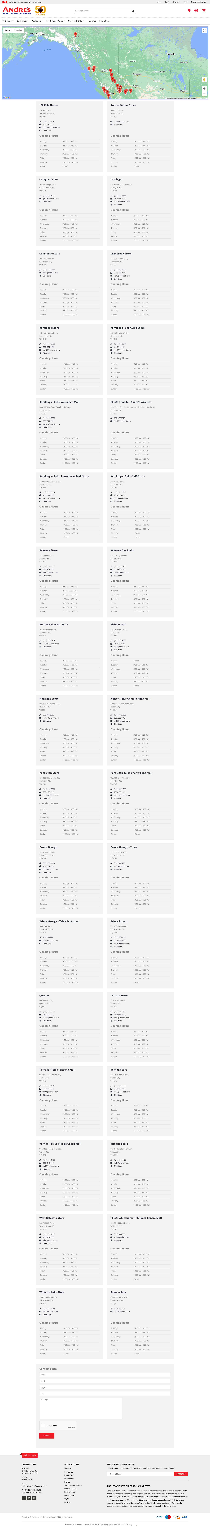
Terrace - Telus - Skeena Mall (57, 1069)
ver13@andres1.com (51, 1166)
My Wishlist (68, 1475)
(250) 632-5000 (120, 640)
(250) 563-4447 (49, 863)
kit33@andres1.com (121, 647)
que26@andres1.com (51, 1018)
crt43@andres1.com (50, 273)
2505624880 (48, 937)
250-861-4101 (27, 1479)
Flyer (185, 2)
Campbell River (48, 179)
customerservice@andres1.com (34, 1486)
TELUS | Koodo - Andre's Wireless (130, 402)
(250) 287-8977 (49, 195)
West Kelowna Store (51, 1218)
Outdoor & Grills (75, 21)
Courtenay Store (49, 253)
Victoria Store (119, 1143)
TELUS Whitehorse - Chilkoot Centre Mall (136, 1218)
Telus (158, 2)
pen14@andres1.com (122, 795)
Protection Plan (70, 1489)
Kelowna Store (48, 550)
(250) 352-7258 (120, 715)
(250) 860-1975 (120, 566)
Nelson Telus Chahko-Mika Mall (130, 698)
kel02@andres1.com (50, 1240)
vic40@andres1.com (121, 1163)
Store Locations (198, 2)
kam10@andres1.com (51, 350)
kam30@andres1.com (51, 498)
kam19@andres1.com (122, 421)
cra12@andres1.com (122, 276)
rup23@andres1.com (122, 943)
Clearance (91, 21)
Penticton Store (49, 772)
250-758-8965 (48, 715)
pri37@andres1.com (50, 940)
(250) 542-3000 (120, 1086)
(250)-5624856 (120, 863)
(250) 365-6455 (120, 195)
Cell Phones (22, 21)
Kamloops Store (49, 327)
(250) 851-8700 (49, 344)
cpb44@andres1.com (51, 198)
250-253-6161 (119, 1308)
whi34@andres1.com (122, 1237)
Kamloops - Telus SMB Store (127, 476)
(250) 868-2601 (49, 640)
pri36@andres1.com (121, 866)
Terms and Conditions (73, 1485)
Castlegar (116, 179)
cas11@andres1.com (122, 201)
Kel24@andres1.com (51, 644)
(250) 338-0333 (49, 269)
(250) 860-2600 (49, 566)
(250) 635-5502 (120, 1011)
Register (67, 1502)
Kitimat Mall (118, 624)
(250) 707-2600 (49, 1234)
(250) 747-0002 (49, 1011)
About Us (68, 1468)
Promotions (104, 21)
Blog (166, 2)
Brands (176, 2)
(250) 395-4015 (49, 121)
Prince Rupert (119, 921)
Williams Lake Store (51, 1292)
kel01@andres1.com (50, 572)
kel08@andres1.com (122, 572)
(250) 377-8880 (49, 418)
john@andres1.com (121, 498)
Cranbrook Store (120, 253)
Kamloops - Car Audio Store (127, 327)
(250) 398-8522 (49, 1308)
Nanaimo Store (49, 698)
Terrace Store (119, 995)
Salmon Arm (118, 1292)
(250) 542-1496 (49, 1160)
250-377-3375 (119, 418)
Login (66, 1499)
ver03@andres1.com (122, 1092)
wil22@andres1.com (50, 1311)
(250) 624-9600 (120, 937)
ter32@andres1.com (50, 1092)
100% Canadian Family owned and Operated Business (25, 2)
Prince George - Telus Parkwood (59, 921)
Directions (47, 130)
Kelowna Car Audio (122, 550)
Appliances (36, 21)
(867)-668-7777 (120, 1234)
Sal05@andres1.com (122, 1311)
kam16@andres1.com (122, 350)
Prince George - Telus (123, 847)
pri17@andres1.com (50, 869)
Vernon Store (118, 1069)
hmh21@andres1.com (51, 127)
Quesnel (44, 995)
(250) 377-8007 (49, 492)
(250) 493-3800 (49, 789)
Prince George (48, 847)
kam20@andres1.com (51, 424)
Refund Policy (69, 1492)
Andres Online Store (123, 105)
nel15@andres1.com (122, 721)
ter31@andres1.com (122, 1018)
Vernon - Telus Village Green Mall (60, 1143)
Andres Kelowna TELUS (53, 624)
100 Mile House (48, 105)
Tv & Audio (7, 21)
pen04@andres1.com (51, 795)
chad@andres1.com (121, 121)
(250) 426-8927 (120, 269)
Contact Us (68, 1472)
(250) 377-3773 (120, 492)
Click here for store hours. (32, 1492)
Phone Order (69, 1495)
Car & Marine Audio (54, 21)
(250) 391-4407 (120, 1160)
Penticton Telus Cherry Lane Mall (131, 772)
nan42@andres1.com (51, 718)
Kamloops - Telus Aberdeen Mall (59, 402)
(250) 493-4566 (120, 789)
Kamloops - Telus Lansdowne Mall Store (64, 476)
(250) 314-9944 (120, 344)
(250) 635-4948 (49, 1086)
